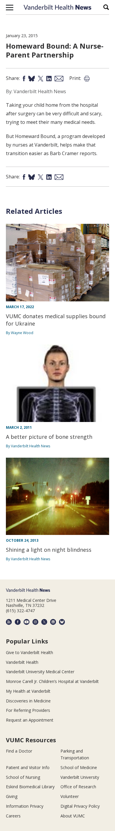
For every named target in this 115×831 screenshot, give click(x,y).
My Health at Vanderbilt (28, 691)
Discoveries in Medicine (28, 701)
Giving (11, 796)
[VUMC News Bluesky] (62, 622)
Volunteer (69, 796)
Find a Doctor (19, 751)
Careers (13, 816)
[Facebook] (18, 622)
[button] (9, 7)
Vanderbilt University (79, 777)
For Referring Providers (28, 710)
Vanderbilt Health (22, 662)
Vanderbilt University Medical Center (40, 671)
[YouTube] (26, 622)
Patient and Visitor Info (28, 767)
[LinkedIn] (53, 622)
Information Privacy (24, 806)
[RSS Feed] (9, 622)
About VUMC (72, 816)
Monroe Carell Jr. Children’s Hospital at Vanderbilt (52, 681)
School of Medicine (78, 767)
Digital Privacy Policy (80, 806)
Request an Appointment (29, 720)
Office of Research (78, 786)
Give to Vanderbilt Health (29, 652)
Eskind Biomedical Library (30, 786)
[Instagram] (35, 622)
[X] (44, 622)
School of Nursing (23, 777)
